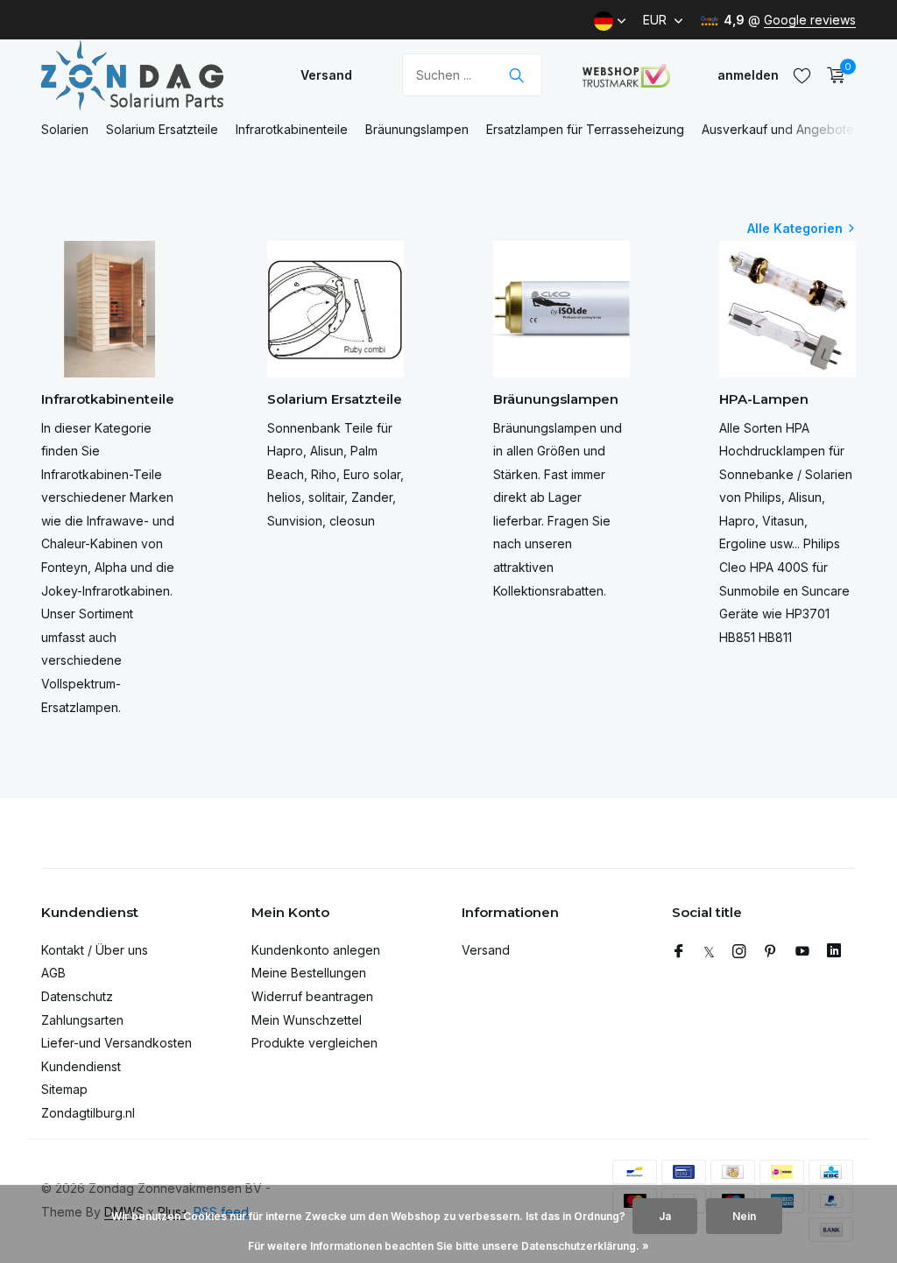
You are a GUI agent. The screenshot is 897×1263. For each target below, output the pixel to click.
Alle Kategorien (795, 228)
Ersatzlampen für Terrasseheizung (585, 129)
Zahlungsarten (82, 1020)
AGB (53, 972)
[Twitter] (709, 952)
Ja (665, 1216)
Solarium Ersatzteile (162, 129)
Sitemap (64, 1089)
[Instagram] (739, 952)
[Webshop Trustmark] (626, 75)
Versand (326, 74)
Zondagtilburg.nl (88, 1112)
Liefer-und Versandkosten (116, 1042)
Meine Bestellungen (308, 972)
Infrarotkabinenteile (292, 129)
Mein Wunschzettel (306, 1020)
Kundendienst (81, 1066)
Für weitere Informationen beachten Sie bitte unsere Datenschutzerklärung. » (448, 1245)
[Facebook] (679, 952)
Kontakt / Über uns (94, 949)
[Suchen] (516, 75)
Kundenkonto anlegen (315, 949)
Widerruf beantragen (312, 996)
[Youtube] (802, 952)
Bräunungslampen (417, 129)
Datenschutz (77, 996)
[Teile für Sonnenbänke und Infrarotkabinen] (150, 74)
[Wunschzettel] (802, 75)
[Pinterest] (771, 952)
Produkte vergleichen (314, 1042)
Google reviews (810, 19)
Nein (744, 1216)
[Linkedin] (834, 952)
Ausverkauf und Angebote (778, 129)
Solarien (64, 129)
